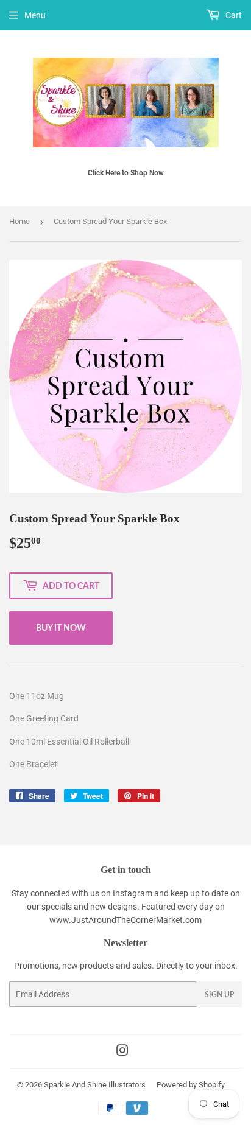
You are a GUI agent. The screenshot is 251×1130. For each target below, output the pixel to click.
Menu (35, 15)
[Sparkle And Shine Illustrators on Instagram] (122, 1052)
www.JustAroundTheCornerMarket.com (125, 920)
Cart (233, 15)
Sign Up (219, 994)
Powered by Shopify (191, 1084)
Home (19, 221)
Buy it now (61, 627)
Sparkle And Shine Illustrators (95, 1084)
